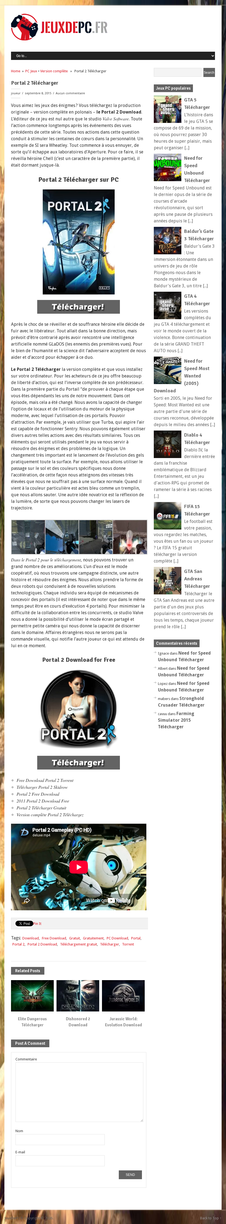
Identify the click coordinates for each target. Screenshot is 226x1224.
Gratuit (74, 938)
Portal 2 (18, 944)
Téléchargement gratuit (78, 944)
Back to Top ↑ (211, 1218)
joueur (15, 93)
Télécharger (109, 944)
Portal (136, 938)
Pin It (37, 924)
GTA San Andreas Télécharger (197, 578)
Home (15, 71)
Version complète (54, 71)
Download (30, 938)
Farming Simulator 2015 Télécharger (176, 720)
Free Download (54, 938)
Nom (19, 1131)
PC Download (117, 938)
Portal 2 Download (42, 944)
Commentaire (26, 1059)
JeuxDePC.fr (13, 1218)
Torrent (128, 944)
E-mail (20, 1152)
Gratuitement (93, 938)
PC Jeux (31, 71)
